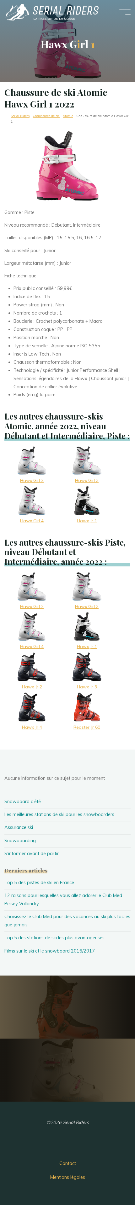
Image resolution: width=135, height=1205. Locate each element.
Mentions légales (67, 1177)
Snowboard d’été (22, 801)
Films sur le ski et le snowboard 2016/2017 (49, 951)
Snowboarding (20, 840)
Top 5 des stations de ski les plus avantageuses (54, 938)
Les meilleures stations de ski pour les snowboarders (59, 814)
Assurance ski (18, 827)
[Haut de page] (110, 1180)
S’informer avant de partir (31, 853)
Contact (67, 1163)
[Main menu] (125, 12)
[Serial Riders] (51, 11)
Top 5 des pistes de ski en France (39, 882)
